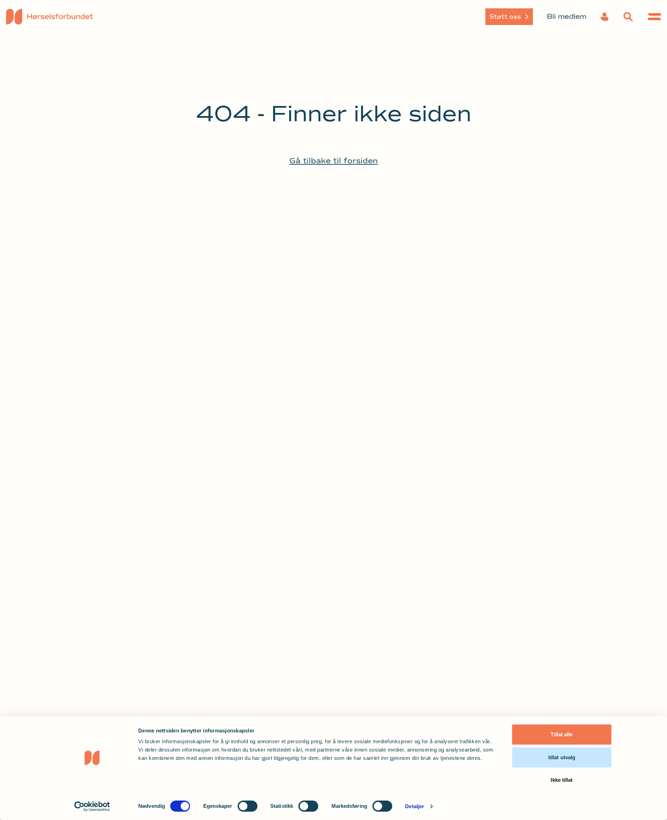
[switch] (247, 806)
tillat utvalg (561, 757)
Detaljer (414, 806)
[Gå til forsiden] (83, 16)
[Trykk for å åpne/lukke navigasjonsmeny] (654, 16)
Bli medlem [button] (566, 16)
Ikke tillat (562, 780)
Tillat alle (562, 734)
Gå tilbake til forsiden (333, 161)
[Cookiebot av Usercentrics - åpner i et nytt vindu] (92, 806)
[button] (604, 17)
